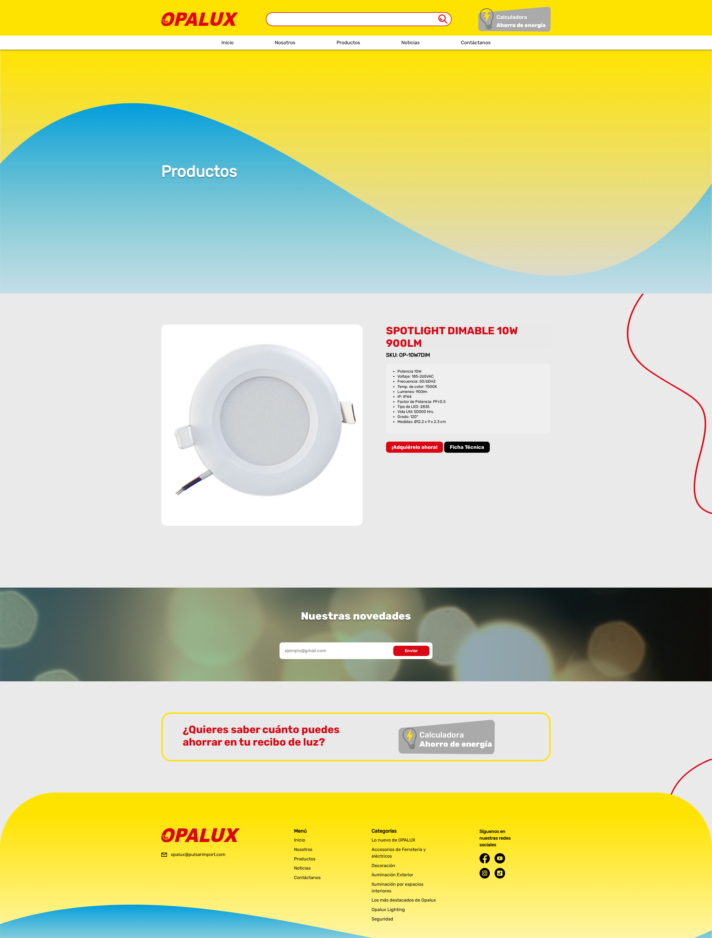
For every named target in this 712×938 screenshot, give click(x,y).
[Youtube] (500, 858)
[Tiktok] (500, 873)
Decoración (383, 865)
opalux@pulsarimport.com (198, 854)
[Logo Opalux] (200, 835)
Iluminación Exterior (392, 874)
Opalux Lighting (388, 909)
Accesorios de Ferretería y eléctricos (399, 853)
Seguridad (382, 919)
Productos (348, 42)
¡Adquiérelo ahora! (414, 447)
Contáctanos (476, 42)
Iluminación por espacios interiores (397, 888)
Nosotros (285, 42)
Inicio (227, 42)
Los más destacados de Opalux (404, 900)
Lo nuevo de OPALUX (393, 840)
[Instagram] (484, 873)
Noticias (410, 42)
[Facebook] (484, 858)
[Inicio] (199, 15)
